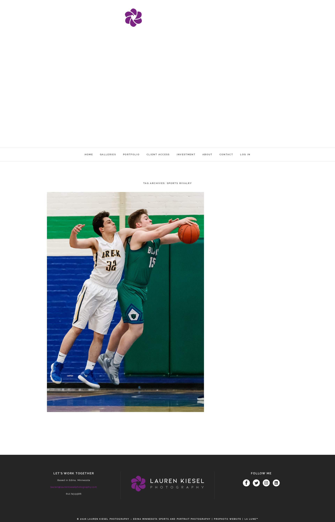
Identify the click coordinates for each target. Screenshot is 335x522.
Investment (186, 154)
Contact (226, 154)
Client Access (158, 154)
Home (89, 154)
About (207, 154)
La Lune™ (251, 519)
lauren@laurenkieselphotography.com (73, 487)
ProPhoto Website (227, 519)
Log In (245, 154)
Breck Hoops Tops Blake (124, 205)
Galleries (108, 154)
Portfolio (131, 154)
